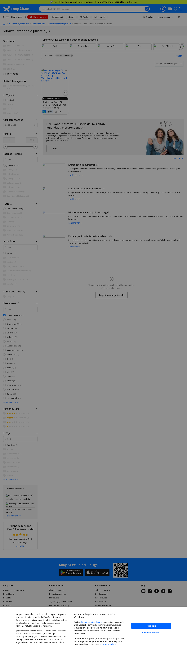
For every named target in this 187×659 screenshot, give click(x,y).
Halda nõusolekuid (151, 632)
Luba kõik (151, 626)
